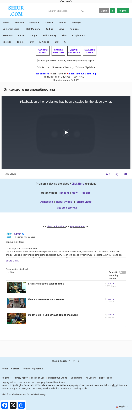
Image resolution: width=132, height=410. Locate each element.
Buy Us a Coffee (67, 208)
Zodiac (49, 29)
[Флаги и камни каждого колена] (16, 303)
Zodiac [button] (62, 22)
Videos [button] (18, 22)
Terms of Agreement (32, 369)
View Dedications (56, 226)
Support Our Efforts (57, 378)
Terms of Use (38, 378)
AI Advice (44, 42)
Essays (33, 22)
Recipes (74, 29)
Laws (61, 29)
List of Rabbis (105, 378)
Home (6, 22)
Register (123, 11)
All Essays (46, 201)
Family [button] (75, 22)
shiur (114, 385)
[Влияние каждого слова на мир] (16, 287)
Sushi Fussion (58, 73)
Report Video (64, 201)
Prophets (8, 35)
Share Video (84, 201)
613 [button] (56, 42)
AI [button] (65, 42)
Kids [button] (20, 35)
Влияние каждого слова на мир (46, 283)
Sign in (104, 11)
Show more (12, 261)
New (74, 192)
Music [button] (48, 22)
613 (32, 42)
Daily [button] (32, 35)
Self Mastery (33, 29)
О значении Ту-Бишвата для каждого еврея (53, 315)
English (122, 406)
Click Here (78, 183)
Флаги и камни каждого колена (46, 299)
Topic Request (77, 226)
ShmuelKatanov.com (16, 394)
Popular (85, 192)
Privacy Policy (21, 378)
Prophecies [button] (78, 35)
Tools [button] (20, 42)
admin (17, 234)
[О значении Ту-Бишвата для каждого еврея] (16, 318)
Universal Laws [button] (11, 29)
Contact (15, 369)
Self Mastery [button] (49, 35)
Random (64, 192)
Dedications (76, 378)
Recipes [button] (7, 42)
